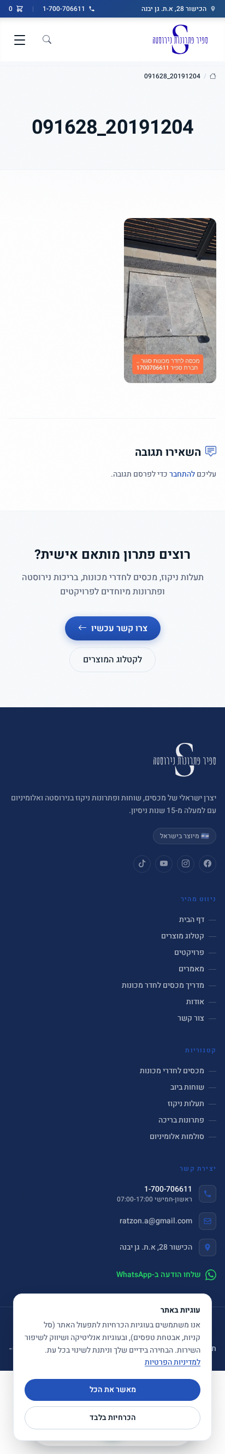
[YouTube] (164, 864)
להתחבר (182, 474)
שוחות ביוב (187, 1087)
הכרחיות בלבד (113, 1417)
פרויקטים (189, 952)
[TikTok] (142, 864)
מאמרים (191, 969)
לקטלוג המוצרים (112, 659)
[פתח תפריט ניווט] (20, 40)
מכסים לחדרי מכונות (172, 1071)
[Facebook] (207, 864)
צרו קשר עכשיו (119, 628)
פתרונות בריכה (181, 1120)
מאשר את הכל (113, 1389)
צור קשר (190, 1018)
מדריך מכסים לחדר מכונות (163, 985)
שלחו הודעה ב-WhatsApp (158, 1274)
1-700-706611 (64, 8)
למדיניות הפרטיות (172, 1362)
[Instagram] (185, 864)
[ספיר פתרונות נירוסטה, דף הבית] (180, 39)
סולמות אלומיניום (177, 1136)
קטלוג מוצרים (182, 936)
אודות (195, 1002)
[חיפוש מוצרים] (47, 40)
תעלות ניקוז (186, 1103)
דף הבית (191, 919)
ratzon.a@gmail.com (156, 1221)
